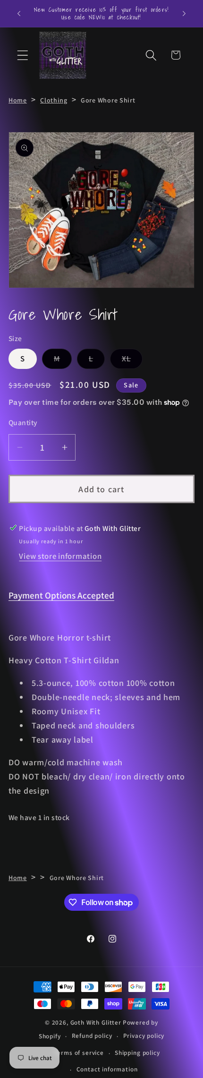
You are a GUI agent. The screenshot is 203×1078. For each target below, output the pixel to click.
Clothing (54, 100)
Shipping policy (137, 1053)
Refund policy (92, 1036)
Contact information (107, 1069)
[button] (22, 55)
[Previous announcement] (18, 13)
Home (17, 100)
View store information (60, 556)
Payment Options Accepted (61, 595)
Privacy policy (144, 1036)
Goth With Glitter (95, 1022)
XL (132, 361)
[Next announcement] (184, 13)
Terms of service (78, 1053)
